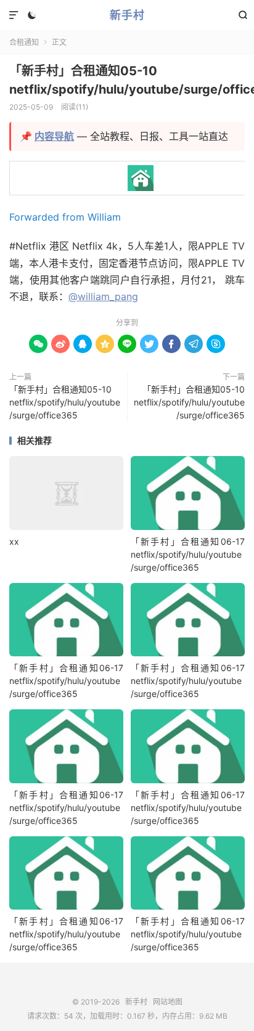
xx (14, 541)
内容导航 (54, 136)
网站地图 (167, 1001)
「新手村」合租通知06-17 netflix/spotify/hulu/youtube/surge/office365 (188, 554)
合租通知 (24, 42)
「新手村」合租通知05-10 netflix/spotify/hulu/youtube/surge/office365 (64, 402)
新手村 (127, 15)
